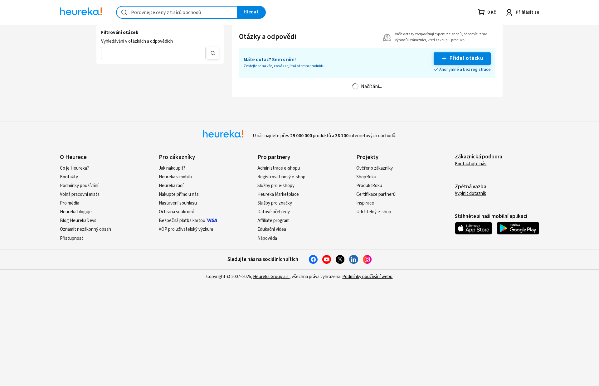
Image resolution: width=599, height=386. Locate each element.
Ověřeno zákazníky (374, 168)
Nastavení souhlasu (178, 203)
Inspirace (365, 203)
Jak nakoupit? (172, 168)
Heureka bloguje (76, 212)
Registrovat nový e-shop (281, 177)
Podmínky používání (79, 185)
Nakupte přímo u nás (179, 194)
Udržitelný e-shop (373, 212)
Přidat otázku (466, 58)
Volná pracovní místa (80, 194)
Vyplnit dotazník (470, 193)
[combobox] (177, 12)
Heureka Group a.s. (271, 276)
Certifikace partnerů (376, 194)
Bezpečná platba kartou (182, 220)
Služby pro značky (274, 203)
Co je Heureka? (74, 168)
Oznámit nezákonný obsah (85, 229)
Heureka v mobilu (175, 177)
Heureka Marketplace (278, 194)
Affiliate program (273, 220)
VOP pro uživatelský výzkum (186, 229)
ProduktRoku (369, 185)
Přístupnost (71, 238)
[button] (153, 53)
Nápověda (267, 238)
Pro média (69, 203)
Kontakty (69, 177)
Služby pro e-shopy (276, 185)
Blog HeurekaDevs (78, 220)
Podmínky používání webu (367, 276)
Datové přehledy (273, 212)
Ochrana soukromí (176, 212)
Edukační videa (271, 229)
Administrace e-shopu (278, 168)
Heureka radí (171, 185)
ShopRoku (366, 177)
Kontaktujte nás (470, 164)
